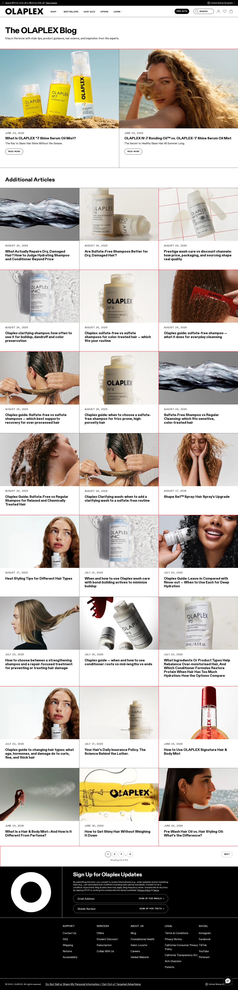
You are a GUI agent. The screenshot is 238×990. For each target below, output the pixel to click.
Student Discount (107, 939)
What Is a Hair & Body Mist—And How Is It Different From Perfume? (38, 833)
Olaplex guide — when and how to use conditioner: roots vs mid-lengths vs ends (118, 662)
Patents (169, 967)
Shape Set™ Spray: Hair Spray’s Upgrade (197, 496)
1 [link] (108, 854)
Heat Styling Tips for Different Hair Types (38, 578)
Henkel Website (140, 957)
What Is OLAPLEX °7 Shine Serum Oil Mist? (40, 138)
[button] (228, 981)
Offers (100, 933)
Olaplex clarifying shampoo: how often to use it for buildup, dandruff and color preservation (38, 337)
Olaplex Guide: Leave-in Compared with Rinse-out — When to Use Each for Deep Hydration (196, 582)
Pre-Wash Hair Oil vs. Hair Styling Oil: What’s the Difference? (193, 833)
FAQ (65, 939)
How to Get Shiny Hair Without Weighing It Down (117, 833)
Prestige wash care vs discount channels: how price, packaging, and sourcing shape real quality (198, 255)
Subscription (104, 945)
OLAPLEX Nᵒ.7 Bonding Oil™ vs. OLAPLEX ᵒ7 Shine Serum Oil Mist (177, 138)
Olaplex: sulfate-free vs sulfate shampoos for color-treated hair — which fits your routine (118, 337)
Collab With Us (105, 951)
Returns (67, 951)
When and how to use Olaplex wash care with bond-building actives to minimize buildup (117, 582)
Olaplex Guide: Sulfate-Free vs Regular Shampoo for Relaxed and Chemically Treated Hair (36, 500)
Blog (133, 933)
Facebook (204, 939)
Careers (135, 951)
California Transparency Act (181, 955)
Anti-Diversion (173, 961)
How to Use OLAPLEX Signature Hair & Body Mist (195, 752)
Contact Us (69, 933)
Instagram (205, 933)
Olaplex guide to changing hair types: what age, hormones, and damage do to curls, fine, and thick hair (39, 753)
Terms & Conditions (176, 933)
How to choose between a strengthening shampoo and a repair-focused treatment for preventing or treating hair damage (38, 664)
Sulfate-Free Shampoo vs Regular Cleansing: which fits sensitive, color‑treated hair (191, 419)
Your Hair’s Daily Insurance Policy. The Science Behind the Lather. (115, 752)
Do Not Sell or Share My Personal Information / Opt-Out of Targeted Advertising (93, 984)
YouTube (204, 951)
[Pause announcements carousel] (3, 3)
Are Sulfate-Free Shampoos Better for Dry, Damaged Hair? (116, 253)
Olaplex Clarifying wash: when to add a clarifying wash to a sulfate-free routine (117, 498)
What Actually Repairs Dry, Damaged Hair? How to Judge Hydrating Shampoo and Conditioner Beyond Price (37, 255)
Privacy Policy (144, 890)
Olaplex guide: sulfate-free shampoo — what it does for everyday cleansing (195, 335)
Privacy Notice (173, 939)
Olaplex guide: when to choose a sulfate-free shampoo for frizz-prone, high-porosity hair (118, 419)
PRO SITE (182, 11)
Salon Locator (139, 945)
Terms (156, 890)
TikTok (203, 945)
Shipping (68, 945)
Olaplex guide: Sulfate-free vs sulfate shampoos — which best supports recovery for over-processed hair (36, 419)
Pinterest (204, 957)
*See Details (51, 3)
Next (227, 854)
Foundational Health (142, 939)
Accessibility (70, 957)
